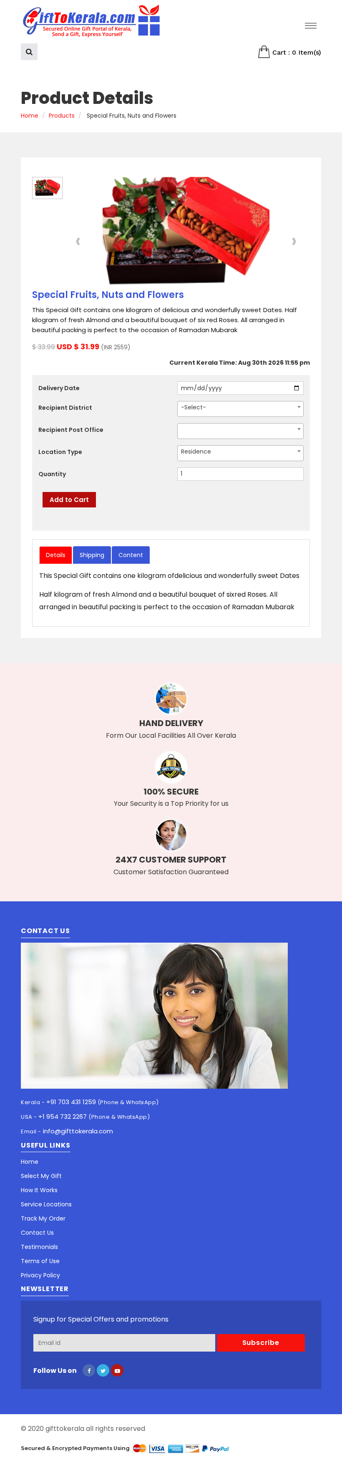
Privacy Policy (40, 1275)
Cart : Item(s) (295, 52)
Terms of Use (40, 1261)
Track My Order (43, 1218)
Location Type (60, 452)
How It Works (39, 1190)
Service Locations (46, 1204)
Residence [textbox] (196, 451)
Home (29, 115)
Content (130, 555)
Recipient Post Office (70, 430)
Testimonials (39, 1247)
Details (55, 555)
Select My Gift (41, 1176)
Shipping (92, 555)
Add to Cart (69, 499)
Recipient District (65, 408)
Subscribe (260, 1342)
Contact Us (37, 1232)
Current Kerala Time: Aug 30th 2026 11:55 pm (239, 362)
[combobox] (240, 409)
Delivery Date (59, 388)
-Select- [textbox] (193, 407)
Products (62, 115)
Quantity (52, 474)
